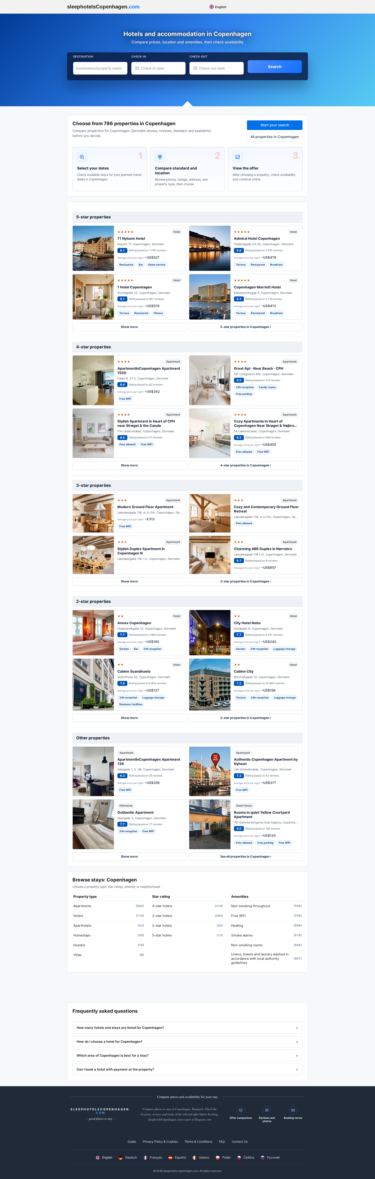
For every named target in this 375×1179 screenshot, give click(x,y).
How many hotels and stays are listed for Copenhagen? (120, 1028)
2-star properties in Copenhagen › (245, 718)
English (220, 7)
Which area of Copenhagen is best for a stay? (113, 1055)
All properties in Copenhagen (274, 137)
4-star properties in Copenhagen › (245, 465)
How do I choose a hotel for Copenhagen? (109, 1041)
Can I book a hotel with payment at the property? (115, 1069)
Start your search (274, 125)
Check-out (198, 56)
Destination (83, 56)
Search (274, 66)
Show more (129, 327)
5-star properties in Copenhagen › (245, 327)
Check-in (138, 56)
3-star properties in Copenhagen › (245, 581)
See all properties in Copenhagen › (245, 856)
